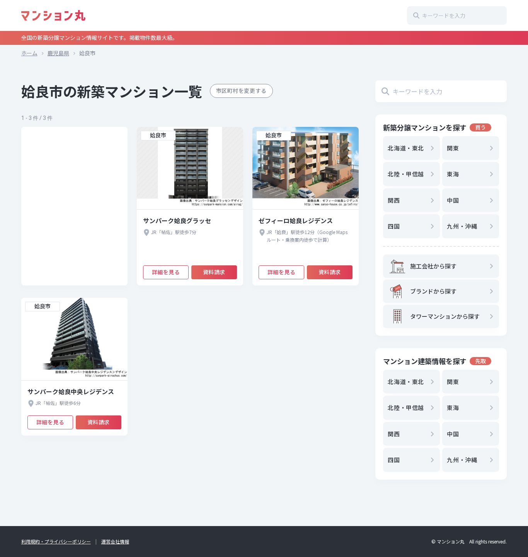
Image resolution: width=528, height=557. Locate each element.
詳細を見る (166, 272)
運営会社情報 (115, 541)
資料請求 (214, 272)
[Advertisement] (74, 206)
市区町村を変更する (241, 90)
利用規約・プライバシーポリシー (56, 541)
